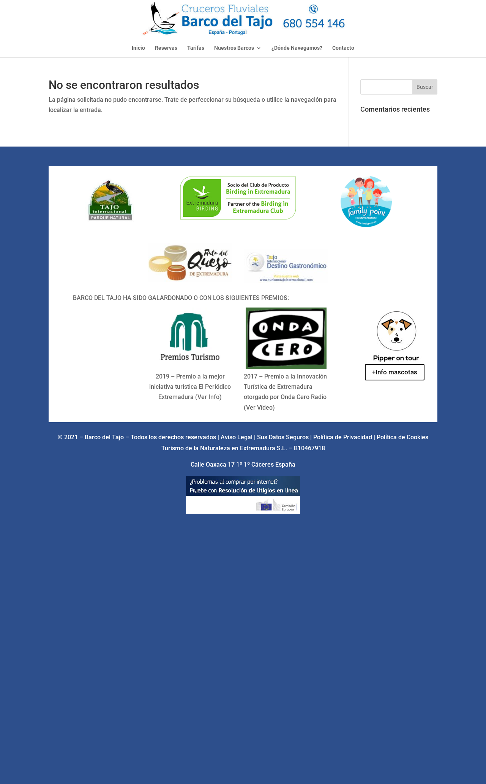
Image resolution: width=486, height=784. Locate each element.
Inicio (138, 48)
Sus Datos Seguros (283, 437)
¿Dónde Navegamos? (296, 48)
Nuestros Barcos (234, 48)
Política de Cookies (402, 437)
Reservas (166, 48)
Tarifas (195, 48)
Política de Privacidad (343, 437)
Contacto (343, 48)
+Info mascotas (394, 372)
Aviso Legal (236, 437)
